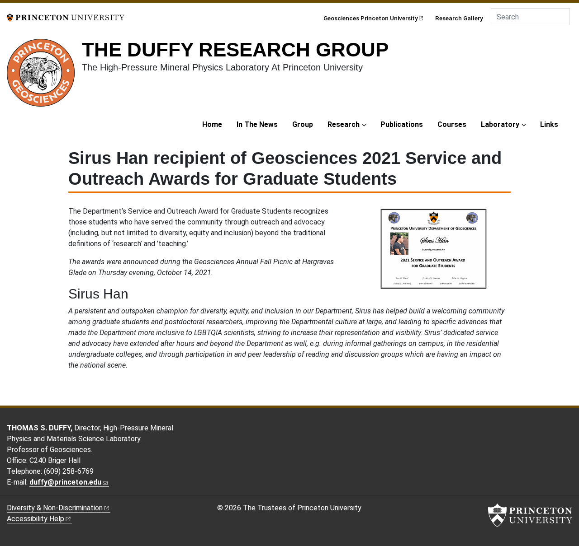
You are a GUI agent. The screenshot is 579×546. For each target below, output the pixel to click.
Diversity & (55, 508)
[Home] (44, 76)
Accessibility (35, 518)
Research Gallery (459, 18)
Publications (401, 124)
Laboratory (500, 124)
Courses (451, 124)
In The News (257, 124)
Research (343, 124)
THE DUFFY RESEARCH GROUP (235, 49)
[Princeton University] (65, 17)
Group (302, 124)
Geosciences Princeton (370, 18)
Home (212, 124)
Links (549, 124)
